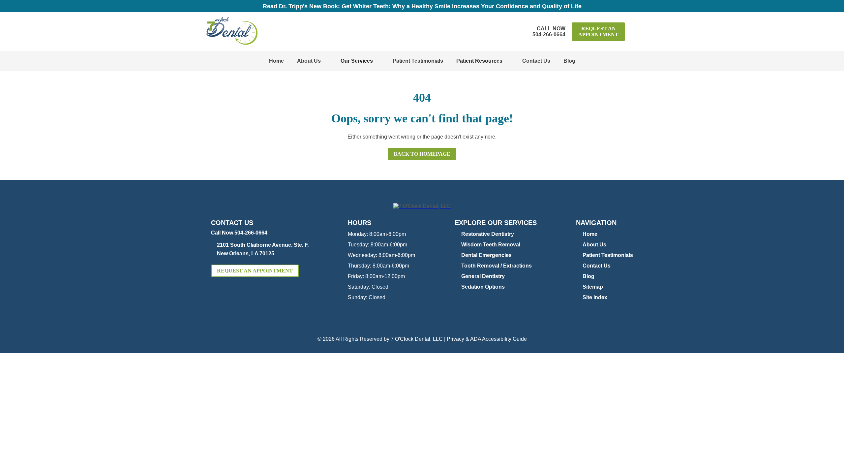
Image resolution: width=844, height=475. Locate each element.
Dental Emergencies (486, 255)
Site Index (595, 297)
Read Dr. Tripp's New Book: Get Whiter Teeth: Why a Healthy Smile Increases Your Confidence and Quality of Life (422, 6)
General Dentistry (483, 276)
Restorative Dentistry (487, 234)
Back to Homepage (422, 154)
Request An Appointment (598, 31)
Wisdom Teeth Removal (490, 244)
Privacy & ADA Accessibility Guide (487, 339)
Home (276, 61)
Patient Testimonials (418, 61)
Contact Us (536, 61)
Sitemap (593, 287)
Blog (569, 61)
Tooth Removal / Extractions (496, 266)
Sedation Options (483, 287)
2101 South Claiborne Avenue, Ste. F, (263, 249)
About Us (309, 61)
